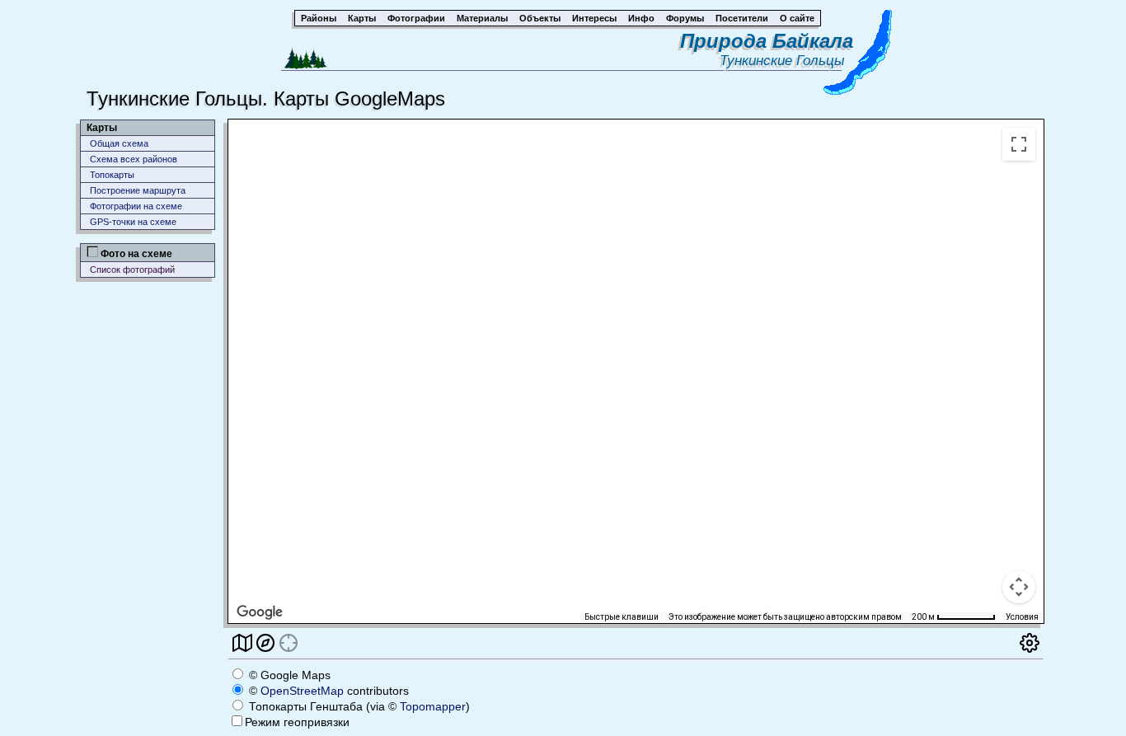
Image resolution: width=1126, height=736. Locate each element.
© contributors (327, 690)
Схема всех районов (133, 159)
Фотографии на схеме (136, 206)
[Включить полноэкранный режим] (1018, 144)
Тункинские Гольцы (786, 60)
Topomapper (433, 706)
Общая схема (119, 143)
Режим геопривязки (297, 722)
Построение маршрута (137, 190)
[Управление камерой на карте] (1018, 586)
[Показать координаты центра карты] (288, 641)
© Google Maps (288, 675)
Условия (1022, 616)
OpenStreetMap (302, 690)
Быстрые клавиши (621, 616)
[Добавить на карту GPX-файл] (265, 641)
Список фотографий (132, 269)
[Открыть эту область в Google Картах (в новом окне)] (259, 612)
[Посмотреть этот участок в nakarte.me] (242, 641)
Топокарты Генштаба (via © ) (358, 706)
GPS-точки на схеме (133, 222)
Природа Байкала (766, 41)
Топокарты (112, 175)
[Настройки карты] (1029, 641)
